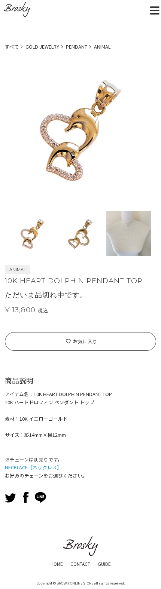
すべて (12, 46)
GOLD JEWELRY (42, 46)
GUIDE (104, 564)
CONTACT (80, 564)
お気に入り (85, 341)
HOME (57, 564)
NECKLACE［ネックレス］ (33, 467)
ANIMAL (102, 46)
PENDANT (76, 46)
